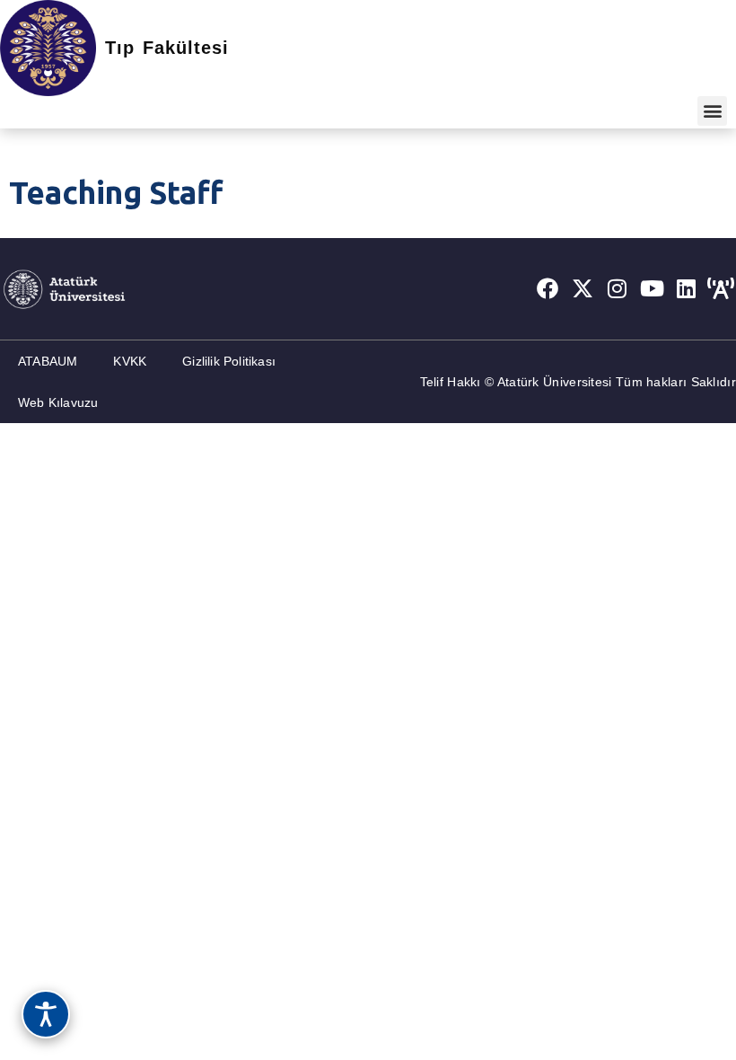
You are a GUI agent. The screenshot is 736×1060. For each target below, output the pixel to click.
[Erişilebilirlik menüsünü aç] (46, 1014)
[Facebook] (547, 288)
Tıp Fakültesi (167, 47)
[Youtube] (651, 288)
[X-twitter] (582, 288)
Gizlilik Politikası (229, 361)
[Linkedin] (686, 288)
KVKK (129, 361)
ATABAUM (47, 361)
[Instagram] (617, 288)
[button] (712, 111)
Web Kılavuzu (58, 402)
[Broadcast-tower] (720, 288)
